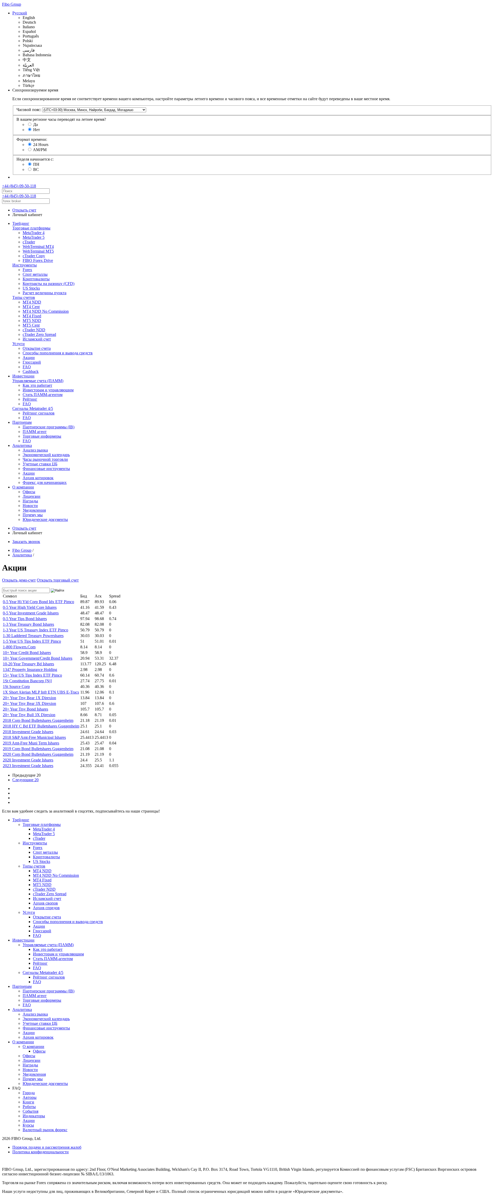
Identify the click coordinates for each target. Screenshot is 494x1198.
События (30, 1111)
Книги (28, 1102)
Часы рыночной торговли (45, 459)
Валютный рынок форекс (45, 1130)
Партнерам (22, 422)
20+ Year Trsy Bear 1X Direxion (29, 698)
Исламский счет (37, 339)
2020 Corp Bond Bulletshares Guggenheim (38, 754)
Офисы (29, 492)
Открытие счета (37, 348)
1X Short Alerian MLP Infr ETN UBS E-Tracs (41, 692)
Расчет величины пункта (44, 293)
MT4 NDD (32, 302)
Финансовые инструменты (46, 468)
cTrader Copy (34, 256)
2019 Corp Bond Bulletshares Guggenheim (38, 749)
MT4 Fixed (32, 316)
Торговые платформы (31, 228)
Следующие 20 (25, 780)
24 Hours (40, 144)
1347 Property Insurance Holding (30, 669)
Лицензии (31, 496)
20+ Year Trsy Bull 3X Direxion (29, 715)
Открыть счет (24, 210)
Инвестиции (23, 376)
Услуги (18, 344)
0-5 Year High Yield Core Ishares (30, 607)
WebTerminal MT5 (38, 251)
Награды (30, 501)
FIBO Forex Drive (38, 260)
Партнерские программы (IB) (48, 427)
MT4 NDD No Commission (46, 311)
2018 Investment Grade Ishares (28, 732)
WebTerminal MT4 (38, 246)
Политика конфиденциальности (40, 1152)
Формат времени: (31, 139)
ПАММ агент (35, 431)
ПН (36, 164)
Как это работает (37, 385)
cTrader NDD (34, 330)
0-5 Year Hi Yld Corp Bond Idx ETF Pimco (38, 602)
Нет (36, 129)
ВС (36, 169)
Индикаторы (34, 1116)
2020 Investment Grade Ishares (28, 760)
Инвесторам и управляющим (48, 390)
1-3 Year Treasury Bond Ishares (28, 624)
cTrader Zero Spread (39, 334)
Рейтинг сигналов (39, 413)
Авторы (30, 1097)
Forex (27, 270)
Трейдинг (20, 223)
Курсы (28, 1125)
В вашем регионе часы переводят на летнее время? (61, 119)
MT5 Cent (31, 325)
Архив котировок (38, 478)
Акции (29, 357)
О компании (23, 487)
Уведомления (34, 510)
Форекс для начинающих (45, 482)
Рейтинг (30, 399)
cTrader (29, 242)
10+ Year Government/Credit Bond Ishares (37, 658)
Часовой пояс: (28, 109)
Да (35, 124)
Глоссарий (32, 362)
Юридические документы (45, 519)
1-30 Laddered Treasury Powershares (33, 635)
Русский (19, 13)
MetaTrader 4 (34, 233)
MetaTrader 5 (34, 237)
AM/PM (40, 150)
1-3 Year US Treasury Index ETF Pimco (35, 630)
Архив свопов (45, 903)
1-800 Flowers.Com (19, 647)
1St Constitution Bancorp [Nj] (27, 681)
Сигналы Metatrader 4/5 (32, 408)
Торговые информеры (42, 436)
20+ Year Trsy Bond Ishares (25, 709)
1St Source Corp (16, 686)
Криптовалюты (36, 279)
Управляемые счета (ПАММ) (37, 381)
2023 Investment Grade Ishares (28, 765)
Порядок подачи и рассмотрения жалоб (46, 1147)
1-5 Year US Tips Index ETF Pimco (32, 641)
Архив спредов (46, 908)
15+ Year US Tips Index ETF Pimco (32, 675)
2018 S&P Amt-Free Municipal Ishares (34, 737)
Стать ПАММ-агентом (43, 394)
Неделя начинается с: (35, 159)
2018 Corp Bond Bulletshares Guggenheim (38, 720)
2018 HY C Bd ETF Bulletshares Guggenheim (41, 726)
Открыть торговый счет (58, 580)
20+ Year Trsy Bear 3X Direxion (29, 703)
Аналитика (22, 445)
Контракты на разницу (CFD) (48, 283)
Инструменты (24, 265)
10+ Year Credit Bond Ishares (27, 652)
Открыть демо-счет (19, 580)
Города (29, 1093)
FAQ (27, 367)
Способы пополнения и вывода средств (58, 353)
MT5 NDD (32, 320)
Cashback (31, 371)
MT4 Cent (31, 307)
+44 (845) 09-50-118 (19, 186)
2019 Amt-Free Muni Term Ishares (31, 743)
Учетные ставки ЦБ (40, 464)
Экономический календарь (46, 455)
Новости (30, 505)
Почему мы (33, 515)
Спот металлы (35, 274)
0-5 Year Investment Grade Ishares (31, 613)
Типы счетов (23, 297)
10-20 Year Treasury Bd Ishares (28, 664)
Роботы (29, 1106)
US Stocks (31, 288)
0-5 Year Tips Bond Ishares (25, 618)
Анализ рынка (35, 450)
